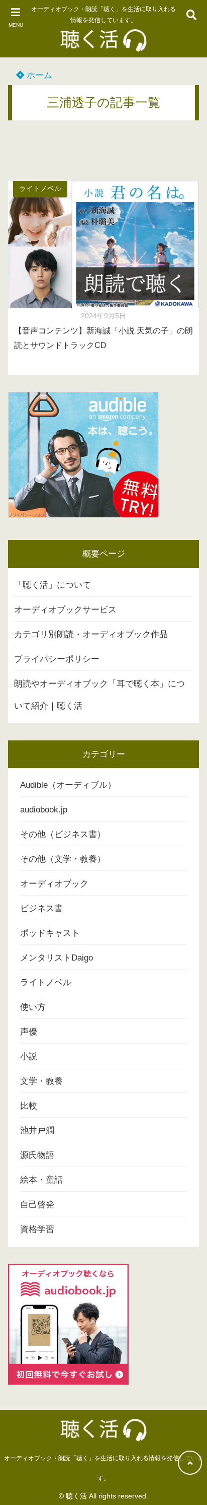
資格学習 (37, 1229)
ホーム (38, 75)
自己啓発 (37, 1204)
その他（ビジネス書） (63, 834)
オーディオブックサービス (65, 609)
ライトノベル (40, 188)
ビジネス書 (41, 908)
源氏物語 (37, 1155)
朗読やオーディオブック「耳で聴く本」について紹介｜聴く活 (99, 695)
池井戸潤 (37, 1130)
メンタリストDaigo (56, 958)
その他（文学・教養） (63, 859)
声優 (28, 1032)
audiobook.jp (43, 809)
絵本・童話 (41, 1180)
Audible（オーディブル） (68, 785)
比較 (28, 1106)
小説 (28, 1056)
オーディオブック (54, 883)
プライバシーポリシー (56, 659)
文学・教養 (41, 1081)
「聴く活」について (52, 585)
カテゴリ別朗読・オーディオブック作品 (91, 634)
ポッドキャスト (50, 933)
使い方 (33, 1007)
